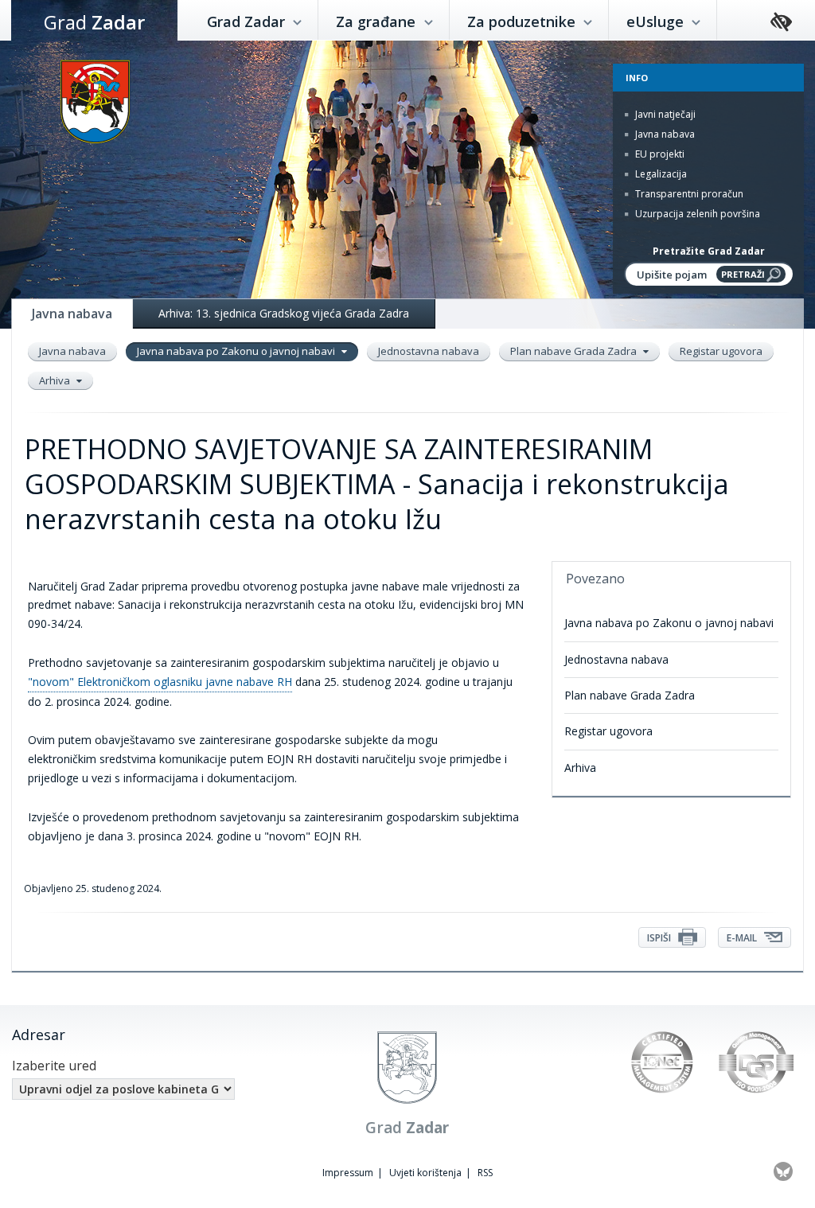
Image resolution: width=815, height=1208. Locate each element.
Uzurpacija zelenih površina (696, 213)
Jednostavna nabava (428, 351)
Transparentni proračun (688, 194)
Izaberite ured (54, 1065)
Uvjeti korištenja (425, 1172)
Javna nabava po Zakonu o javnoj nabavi (237, 351)
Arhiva (55, 380)
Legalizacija (660, 174)
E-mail (743, 938)
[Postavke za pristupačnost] (781, 22)
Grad (94, 22)
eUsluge (657, 21)
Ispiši (660, 938)
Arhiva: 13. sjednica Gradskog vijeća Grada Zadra (283, 313)
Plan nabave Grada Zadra (574, 351)
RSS (485, 1172)
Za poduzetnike (523, 21)
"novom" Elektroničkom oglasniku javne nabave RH (160, 681)
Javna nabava (664, 134)
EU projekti (658, 154)
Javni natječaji (664, 114)
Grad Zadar (248, 21)
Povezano (595, 578)
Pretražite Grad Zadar (709, 251)
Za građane (377, 21)
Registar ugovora (721, 351)
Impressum (347, 1172)
